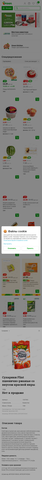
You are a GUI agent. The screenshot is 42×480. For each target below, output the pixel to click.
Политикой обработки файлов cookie (16, 240)
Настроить (8, 244)
